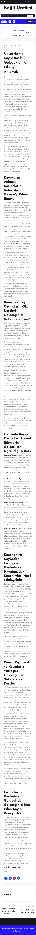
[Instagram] (34, 2)
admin (7, 894)
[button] (5, 2)
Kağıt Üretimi (18, 7)
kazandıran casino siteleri (12, 867)
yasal (5, 871)
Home (12, 30)
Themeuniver (19, 931)
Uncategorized (20, 30)
